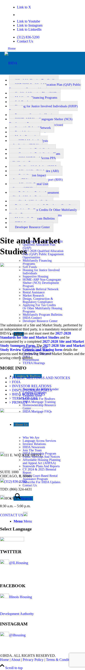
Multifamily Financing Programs (36, 97)
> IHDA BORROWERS (27, 394)
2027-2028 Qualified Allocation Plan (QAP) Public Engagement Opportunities (45, 87)
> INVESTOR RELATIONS (30, 386)
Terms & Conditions (60, 660)
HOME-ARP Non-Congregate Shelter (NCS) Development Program (41, 121)
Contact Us (25, 41)
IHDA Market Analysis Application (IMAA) (28, 143)
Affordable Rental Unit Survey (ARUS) (28, 186)
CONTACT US (11, 515)
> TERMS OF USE (23, 398)
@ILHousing (18, 563)
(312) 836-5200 (28, 37)
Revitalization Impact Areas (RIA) (27, 177)
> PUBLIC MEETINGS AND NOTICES (39, 378)
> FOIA (15, 382)
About (15, 660)
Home (12, 48)
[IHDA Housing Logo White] (11, 63)
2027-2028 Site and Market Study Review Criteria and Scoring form (42, 348)
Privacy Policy (33, 660)
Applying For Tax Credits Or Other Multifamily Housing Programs (43, 212)
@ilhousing (17, 635)
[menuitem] (41, 37)
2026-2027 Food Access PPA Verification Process (32, 160)
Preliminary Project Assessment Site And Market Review (34, 195)
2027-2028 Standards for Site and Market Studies (35, 335)
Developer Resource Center (32, 227)
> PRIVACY (18, 402)
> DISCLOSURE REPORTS (30, 390)
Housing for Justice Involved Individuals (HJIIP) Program (43, 108)
